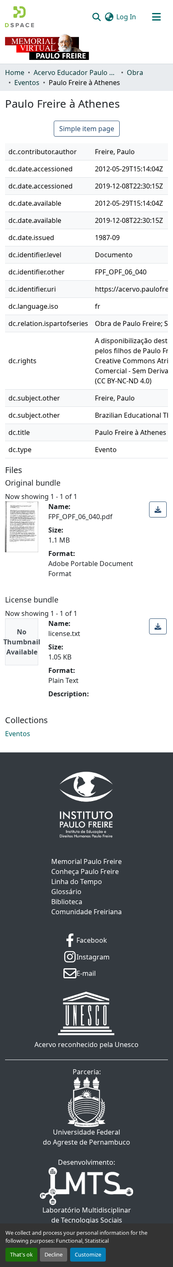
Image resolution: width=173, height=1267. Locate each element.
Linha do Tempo (76, 881)
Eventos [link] (26, 82)
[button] (19, 16)
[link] (158, 509)
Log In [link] (126, 16)
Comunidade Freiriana (86, 911)
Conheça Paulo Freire (85, 871)
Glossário (66, 891)
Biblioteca (66, 901)
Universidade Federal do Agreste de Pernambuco (86, 1137)
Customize (88, 1254)
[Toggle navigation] (156, 17)
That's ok (21, 1254)
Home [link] (14, 72)
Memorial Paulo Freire (86, 861)
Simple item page (86, 128)
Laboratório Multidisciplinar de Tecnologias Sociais (86, 1215)
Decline (54, 1254)
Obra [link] (135, 72)
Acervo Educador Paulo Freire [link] (76, 72)
